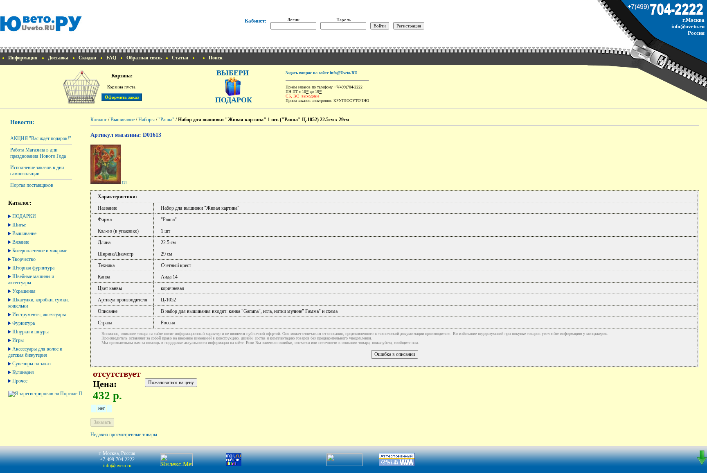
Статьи (180, 58)
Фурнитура (23, 323)
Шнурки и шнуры (30, 332)
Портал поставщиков (31, 185)
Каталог (98, 119)
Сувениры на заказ (31, 364)
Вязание (20, 242)
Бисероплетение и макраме (39, 250)
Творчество (24, 259)
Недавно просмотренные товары (123, 434)
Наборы (146, 119)
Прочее (19, 381)
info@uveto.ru (688, 26)
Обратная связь (144, 58)
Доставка (58, 58)
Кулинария (23, 372)
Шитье (19, 225)
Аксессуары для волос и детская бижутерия (35, 352)
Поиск (216, 58)
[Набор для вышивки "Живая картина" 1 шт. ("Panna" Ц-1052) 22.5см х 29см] (105, 182)
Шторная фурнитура (33, 268)
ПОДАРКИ (24, 216)
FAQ (111, 58)
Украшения (24, 291)
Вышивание (24, 233)
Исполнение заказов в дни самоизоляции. (37, 171)
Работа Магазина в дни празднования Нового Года (38, 153)
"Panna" (166, 119)
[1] (124, 182)
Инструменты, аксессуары (39, 314)
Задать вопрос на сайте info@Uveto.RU (321, 72)
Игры (18, 340)
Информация (23, 58)
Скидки (87, 58)
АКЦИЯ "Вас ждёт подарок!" (40, 138)
